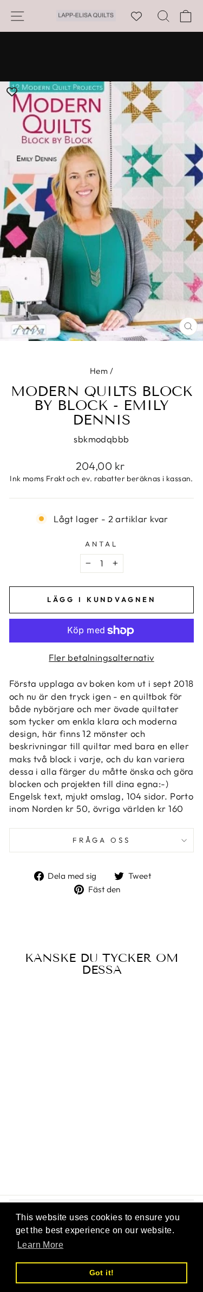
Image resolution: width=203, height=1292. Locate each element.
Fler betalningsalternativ (101, 657)
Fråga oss (101, 840)
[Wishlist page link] (142, 16)
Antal (101, 543)
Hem (99, 371)
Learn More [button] (40, 1244)
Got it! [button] (101, 1272)
